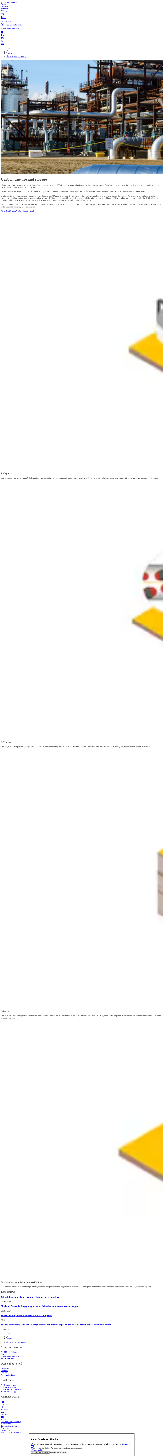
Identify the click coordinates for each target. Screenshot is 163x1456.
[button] (81, 11)
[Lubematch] (81, 35)
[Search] (81, 41)
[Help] (81, 38)
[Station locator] (81, 32)
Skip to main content (8, 2)
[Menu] (81, 43)
